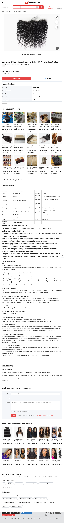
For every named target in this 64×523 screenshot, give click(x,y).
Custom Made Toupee (31, 484)
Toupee (24, 11)
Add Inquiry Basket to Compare (32, 54)
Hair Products (17, 11)
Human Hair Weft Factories (38, 495)
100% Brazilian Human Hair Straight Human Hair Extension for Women (7, 125)
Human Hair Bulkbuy (17, 506)
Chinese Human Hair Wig (41, 498)
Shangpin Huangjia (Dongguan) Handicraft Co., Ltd (17, 64)
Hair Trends (5, 506)
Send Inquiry (16, 78)
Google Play (15, 513)
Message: (8, 402)
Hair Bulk (10, 484)
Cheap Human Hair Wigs (9, 502)
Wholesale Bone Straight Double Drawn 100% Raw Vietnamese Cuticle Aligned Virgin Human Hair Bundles (56, 125)
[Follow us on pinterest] (60, 513)
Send (13, 415)
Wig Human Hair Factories (22, 495)
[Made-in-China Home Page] (32, 2)
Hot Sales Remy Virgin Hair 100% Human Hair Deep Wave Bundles (7, 147)
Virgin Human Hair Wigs (25, 498)
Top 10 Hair (52, 502)
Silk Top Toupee (6, 487)
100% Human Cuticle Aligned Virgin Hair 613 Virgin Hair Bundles (32, 168)
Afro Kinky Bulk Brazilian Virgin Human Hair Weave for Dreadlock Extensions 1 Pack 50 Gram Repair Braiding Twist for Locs (56, 147)
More (3, 509)
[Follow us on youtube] (58, 513)
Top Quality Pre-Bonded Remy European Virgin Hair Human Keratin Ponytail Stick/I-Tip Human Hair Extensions (32, 147)
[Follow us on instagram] (56, 513)
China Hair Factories (8, 495)
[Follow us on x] (53, 513)
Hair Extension (19, 484)
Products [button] (16, 7)
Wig (4, 484)
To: (9, 398)
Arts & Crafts (9, 11)
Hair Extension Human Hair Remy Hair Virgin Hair (18, 147)
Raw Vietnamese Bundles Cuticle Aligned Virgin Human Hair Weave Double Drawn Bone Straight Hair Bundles (19, 125)
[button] (2, 2)
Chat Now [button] (48, 78)
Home (3, 11)
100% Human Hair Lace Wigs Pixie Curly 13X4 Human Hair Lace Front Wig (7, 168)
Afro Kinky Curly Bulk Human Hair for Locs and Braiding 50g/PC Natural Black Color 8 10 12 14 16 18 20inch (19, 168)
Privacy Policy (56, 518)
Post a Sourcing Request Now (45, 415)
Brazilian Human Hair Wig (24, 502)
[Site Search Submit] (41, 7)
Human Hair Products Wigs (40, 502)
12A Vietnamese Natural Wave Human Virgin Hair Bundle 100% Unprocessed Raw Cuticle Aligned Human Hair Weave (56, 168)
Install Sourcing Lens (9, 515)
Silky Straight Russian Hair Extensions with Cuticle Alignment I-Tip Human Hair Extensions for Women (44, 168)
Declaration (48, 518)
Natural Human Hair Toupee (46, 484)
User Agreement (40, 518)
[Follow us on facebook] (51, 513)
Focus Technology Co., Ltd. (21, 518)
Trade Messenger (26, 513)
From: (8, 394)
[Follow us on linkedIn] (46, 515)
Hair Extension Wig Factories (10, 498)
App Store (5, 513)
